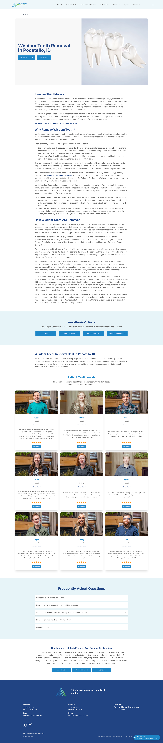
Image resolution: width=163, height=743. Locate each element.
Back (26, 14)
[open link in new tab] (25, 725)
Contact (102, 670)
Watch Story (36, 446)
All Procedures (104, 5)
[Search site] (147, 5)
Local (46, 333)
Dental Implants (71, 5)
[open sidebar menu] (152, 5)
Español (126, 5)
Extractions (36, 425)
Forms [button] (115, 5)
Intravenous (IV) (93, 333)
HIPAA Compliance (118, 736)
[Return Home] (20, 5)
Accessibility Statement (104, 736)
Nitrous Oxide (69, 333)
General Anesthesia (117, 333)
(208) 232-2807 (120, 710)
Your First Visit (81, 670)
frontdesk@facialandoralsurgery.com (127, 707)
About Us (59, 5)
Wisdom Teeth (81, 425)
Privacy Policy (128, 736)
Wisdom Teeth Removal (88, 5)
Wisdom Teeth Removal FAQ (59, 175)
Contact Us (136, 5)
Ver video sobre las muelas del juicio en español (56, 123)
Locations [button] (43, 58)
